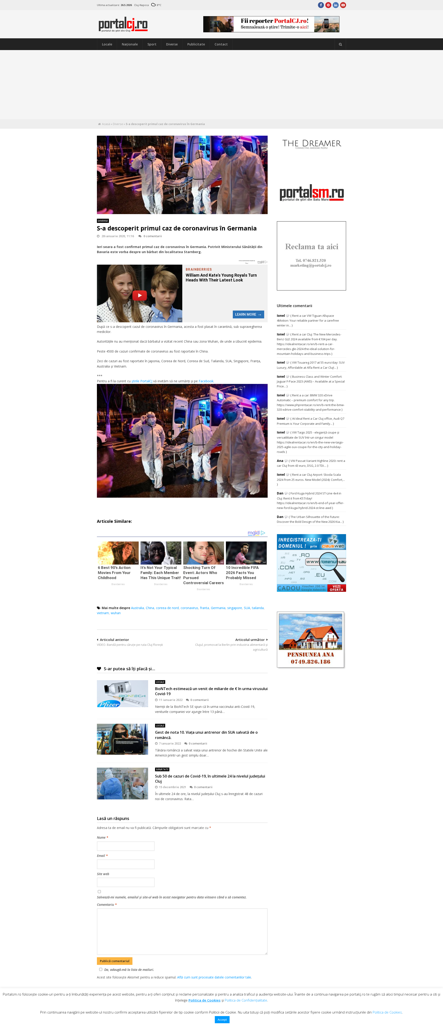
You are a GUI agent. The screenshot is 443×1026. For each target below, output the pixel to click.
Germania (218, 608)
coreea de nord (167, 608)
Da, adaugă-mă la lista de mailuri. (129, 969)
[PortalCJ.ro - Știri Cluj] (123, 30)
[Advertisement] (221, 84)
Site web (103, 874)
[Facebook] (321, 5)
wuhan (116, 613)
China (150, 608)
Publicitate (196, 44)
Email (102, 855)
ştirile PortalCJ (142, 381)
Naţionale (130, 44)
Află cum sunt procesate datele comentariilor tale (214, 977)
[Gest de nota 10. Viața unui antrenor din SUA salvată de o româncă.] (122, 739)
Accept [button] (222, 1019)
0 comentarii (153, 236)
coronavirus (189, 608)
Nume (102, 837)
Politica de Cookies (205, 1000)
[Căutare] (340, 44)
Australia (137, 608)
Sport (151, 44)
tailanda (258, 608)
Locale (107, 44)
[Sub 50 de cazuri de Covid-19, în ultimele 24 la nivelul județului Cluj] (122, 784)
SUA (247, 608)
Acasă (106, 124)
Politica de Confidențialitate (246, 1000)
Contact (221, 44)
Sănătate (162, 769)
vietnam (103, 613)
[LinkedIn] (336, 5)
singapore (234, 608)
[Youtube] (343, 5)
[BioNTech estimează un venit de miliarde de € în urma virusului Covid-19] (122, 693)
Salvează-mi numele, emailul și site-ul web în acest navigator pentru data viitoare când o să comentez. (172, 897)
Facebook (206, 381)
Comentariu (107, 904)
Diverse (172, 44)
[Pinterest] (328, 5)
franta (204, 608)
